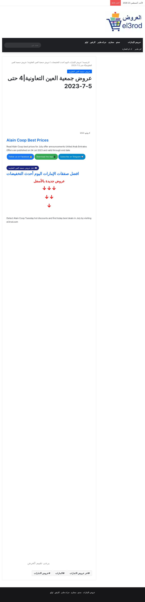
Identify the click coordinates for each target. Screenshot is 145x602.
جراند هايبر (102, 42)
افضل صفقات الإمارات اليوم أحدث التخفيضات (43, 173)
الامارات (59, 573)
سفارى (111, 42)
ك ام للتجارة (127, 49)
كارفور (93, 42)
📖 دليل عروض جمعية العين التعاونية (22, 168)
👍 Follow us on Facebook (20, 157)
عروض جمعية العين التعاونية (39, 62)
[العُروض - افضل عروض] (124, 21)
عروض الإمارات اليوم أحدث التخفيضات (66, 62)
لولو (86, 42)
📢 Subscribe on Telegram (71, 157)
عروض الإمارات (134, 42)
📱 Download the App (46, 157)
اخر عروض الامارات (79, 573)
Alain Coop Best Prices (28, 140)
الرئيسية (86, 62)
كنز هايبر (138, 49)
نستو (118, 42)
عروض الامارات (41, 573)
